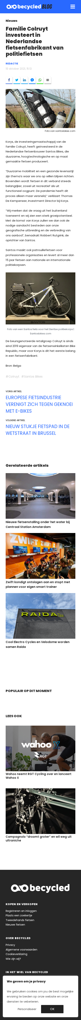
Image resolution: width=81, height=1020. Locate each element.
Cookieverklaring (16, 954)
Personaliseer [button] (27, 1009)
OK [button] (52, 1009)
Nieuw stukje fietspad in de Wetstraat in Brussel (38, 429)
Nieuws (11, 21)
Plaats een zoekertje (19, 915)
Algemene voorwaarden (21, 949)
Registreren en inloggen (21, 911)
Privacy (10, 945)
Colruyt (13, 376)
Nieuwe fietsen (15, 925)
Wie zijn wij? (13, 959)
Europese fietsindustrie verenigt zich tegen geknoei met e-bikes (39, 404)
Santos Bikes (33, 376)
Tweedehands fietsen (20, 920)
